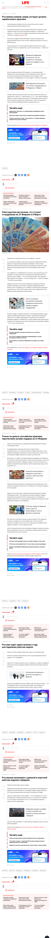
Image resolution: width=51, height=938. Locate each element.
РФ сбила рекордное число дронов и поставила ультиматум (10, 197)
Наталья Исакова (11, 575)
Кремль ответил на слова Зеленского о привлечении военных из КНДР (9, 768)
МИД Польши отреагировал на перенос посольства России (40, 629)
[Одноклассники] (28, 175)
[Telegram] (22, 175)
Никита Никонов (11, 865)
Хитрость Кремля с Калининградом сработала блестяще (8, 635)
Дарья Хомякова (11, 142)
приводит (21, 35)
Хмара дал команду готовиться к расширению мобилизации (41, 203)
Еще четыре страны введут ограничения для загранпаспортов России (40, 635)
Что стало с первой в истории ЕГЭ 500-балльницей (24, 635)
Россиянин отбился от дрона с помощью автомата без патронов (25, 197)
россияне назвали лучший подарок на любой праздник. (26, 554)
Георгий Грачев (11, 367)
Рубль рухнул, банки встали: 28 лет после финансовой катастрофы (40, 197)
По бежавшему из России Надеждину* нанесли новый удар (25, 427)
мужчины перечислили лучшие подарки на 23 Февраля (32, 125)
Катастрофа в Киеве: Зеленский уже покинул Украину (40, 421)
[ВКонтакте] (25, 175)
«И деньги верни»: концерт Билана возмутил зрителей (25, 203)
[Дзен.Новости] (15, 175)
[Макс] (18, 175)
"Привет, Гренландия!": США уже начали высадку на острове (9, 203)
